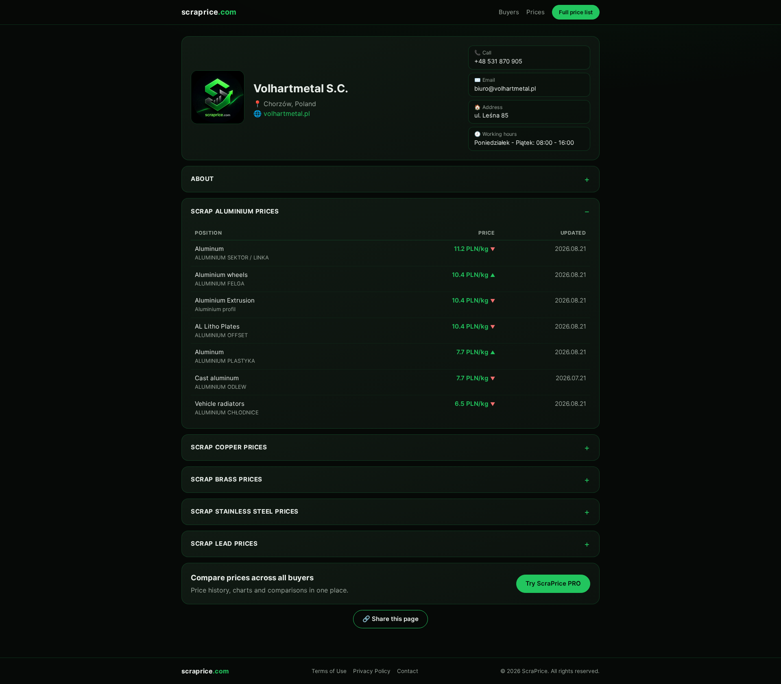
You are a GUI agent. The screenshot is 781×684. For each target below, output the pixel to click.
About (202, 179)
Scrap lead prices (224, 543)
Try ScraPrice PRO (553, 583)
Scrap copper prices (229, 447)
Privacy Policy (371, 671)
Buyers (509, 12)
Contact (407, 671)
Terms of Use (329, 671)
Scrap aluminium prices (235, 211)
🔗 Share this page (390, 619)
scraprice (209, 11)
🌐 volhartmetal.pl (281, 113)
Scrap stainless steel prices (245, 511)
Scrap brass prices (226, 479)
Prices (535, 12)
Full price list (576, 12)
